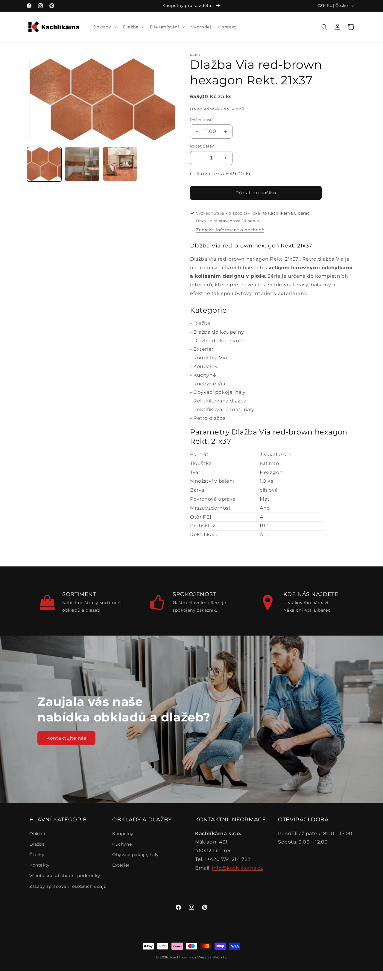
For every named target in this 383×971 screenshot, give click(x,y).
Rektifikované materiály (223, 409)
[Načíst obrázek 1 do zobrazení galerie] (44, 164)
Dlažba (202, 323)
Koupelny (205, 366)
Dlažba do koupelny (218, 332)
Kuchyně (204, 375)
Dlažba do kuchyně (217, 341)
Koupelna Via (210, 358)
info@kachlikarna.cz (237, 868)
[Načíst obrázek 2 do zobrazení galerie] (82, 164)
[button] (104, 27)
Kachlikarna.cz (183, 957)
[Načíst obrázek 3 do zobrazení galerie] (120, 164)
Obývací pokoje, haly (219, 392)
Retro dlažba (209, 418)
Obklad (37, 833)
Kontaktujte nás (66, 738)
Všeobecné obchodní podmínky (64, 875)
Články (37, 854)
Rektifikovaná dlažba (220, 401)
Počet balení (203, 146)
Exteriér (203, 349)
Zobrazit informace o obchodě (230, 230)
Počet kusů (201, 119)
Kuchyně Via (209, 384)
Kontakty (39, 865)
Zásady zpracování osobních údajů (68, 886)
